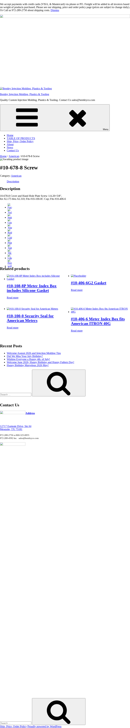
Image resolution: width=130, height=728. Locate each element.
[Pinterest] (10, 242)
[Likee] (10, 258)
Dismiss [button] (55, 10)
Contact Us (13, 150)
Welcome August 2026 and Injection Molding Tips (34, 353)
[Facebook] (10, 207)
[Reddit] (10, 232)
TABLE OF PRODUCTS (21, 138)
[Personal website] (10, 266)
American (14, 156)
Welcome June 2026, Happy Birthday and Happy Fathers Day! (40, 362)
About (10, 144)
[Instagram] (10, 217)
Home (10, 135)
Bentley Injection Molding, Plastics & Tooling (24, 94)
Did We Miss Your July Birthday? (25, 356)
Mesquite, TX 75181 (11, 429)
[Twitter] (10, 212)
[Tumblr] (10, 247)
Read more (12, 297)
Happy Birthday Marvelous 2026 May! (28, 365)
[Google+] (10, 222)
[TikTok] (10, 252)
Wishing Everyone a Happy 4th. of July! (28, 359)
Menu (105, 129)
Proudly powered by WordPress (44, 726)
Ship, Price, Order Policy (20, 141)
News (10, 147)
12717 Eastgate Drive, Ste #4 (15, 426)
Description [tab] (13, 181)
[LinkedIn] (10, 237)
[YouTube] (10, 227)
